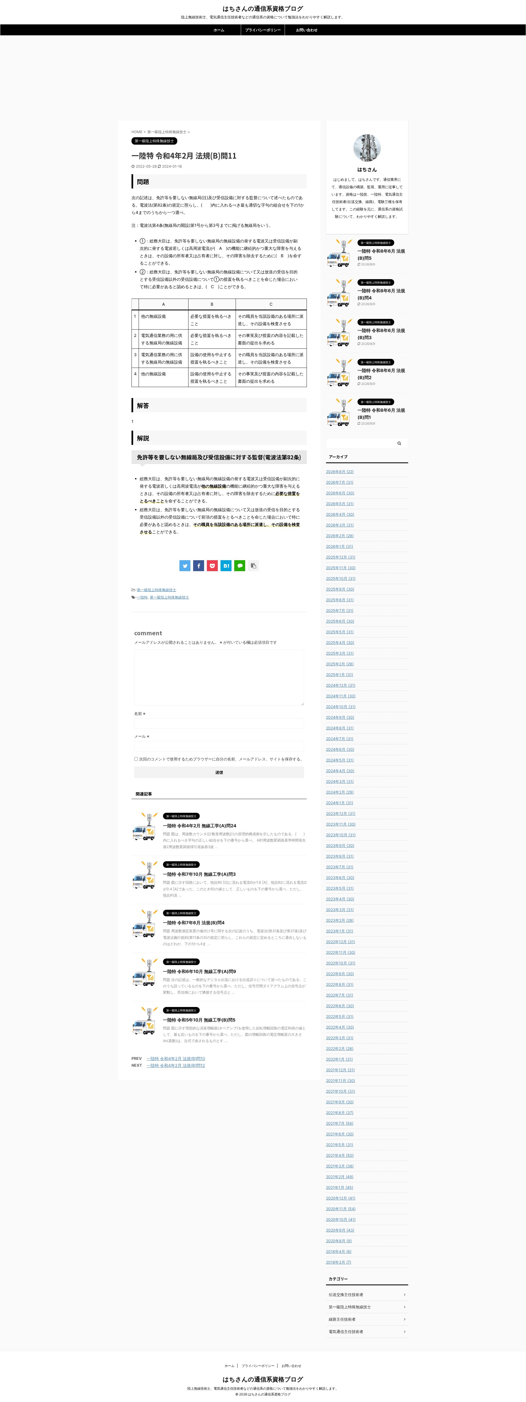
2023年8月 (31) (340, 856)
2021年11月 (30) (340, 1080)
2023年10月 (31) (341, 834)
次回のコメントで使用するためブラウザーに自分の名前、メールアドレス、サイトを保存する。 (221, 759)
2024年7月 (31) (339, 738)
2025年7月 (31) (339, 610)
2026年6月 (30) (340, 493)
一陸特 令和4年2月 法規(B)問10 (176, 1058)
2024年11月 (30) (341, 696)
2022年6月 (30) (340, 1005)
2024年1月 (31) (339, 802)
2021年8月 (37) (339, 1112)
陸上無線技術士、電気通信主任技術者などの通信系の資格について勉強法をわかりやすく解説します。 (263, 1388)
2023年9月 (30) (340, 845)
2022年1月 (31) (339, 1059)
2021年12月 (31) (340, 1070)
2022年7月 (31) (339, 995)
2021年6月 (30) (340, 1134)
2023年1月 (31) (339, 931)
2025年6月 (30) (340, 621)
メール (141, 736)
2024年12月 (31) (340, 685)
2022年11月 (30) (340, 952)
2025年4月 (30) (340, 642)
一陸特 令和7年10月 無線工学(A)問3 (199, 874)
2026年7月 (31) (339, 482)
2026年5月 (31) (340, 503)
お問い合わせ (307, 30)
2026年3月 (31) (340, 525)
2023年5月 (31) (340, 888)
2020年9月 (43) (340, 1230)
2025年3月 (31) (340, 653)
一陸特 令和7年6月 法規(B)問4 (194, 922)
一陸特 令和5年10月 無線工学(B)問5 (199, 1020)
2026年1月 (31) (339, 546)
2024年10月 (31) (341, 706)
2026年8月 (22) (340, 471)
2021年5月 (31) (339, 1144)
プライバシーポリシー (263, 30)
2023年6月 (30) (340, 877)
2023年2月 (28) (340, 920)
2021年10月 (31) (340, 1091)
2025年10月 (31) (341, 578)
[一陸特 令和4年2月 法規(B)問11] (226, 565)
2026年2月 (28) (340, 535)
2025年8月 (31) (340, 599)
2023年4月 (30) (340, 899)
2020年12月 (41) (340, 1198)
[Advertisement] (263, 76)
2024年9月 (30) (340, 717)
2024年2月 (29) (340, 792)
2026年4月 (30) (340, 514)
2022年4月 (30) (340, 1027)
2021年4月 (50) (340, 1155)
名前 (139, 713)
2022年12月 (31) (340, 941)
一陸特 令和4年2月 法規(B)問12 (176, 1065)
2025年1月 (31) (339, 674)
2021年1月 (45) (339, 1187)
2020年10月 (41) (341, 1219)
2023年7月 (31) (339, 867)
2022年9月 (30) (340, 973)
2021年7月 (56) (339, 1123)
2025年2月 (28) (340, 664)
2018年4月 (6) (338, 1251)
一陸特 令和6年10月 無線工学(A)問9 (199, 971)
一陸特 (142, 597)
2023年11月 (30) (341, 824)
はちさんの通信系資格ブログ (263, 8)
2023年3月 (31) (340, 909)
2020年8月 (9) (339, 1240)
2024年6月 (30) (340, 749)
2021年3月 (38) (340, 1166)
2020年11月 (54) (341, 1208)
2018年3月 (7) (338, 1262)
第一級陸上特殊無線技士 (156, 590)
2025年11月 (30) (341, 567)
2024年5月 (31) (340, 760)
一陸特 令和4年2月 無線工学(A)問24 (199, 825)
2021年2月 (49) (339, 1176)
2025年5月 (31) (340, 632)
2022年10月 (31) (340, 963)
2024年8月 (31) (340, 728)
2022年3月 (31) (339, 1037)
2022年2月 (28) (339, 1048)
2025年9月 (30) (340, 589)
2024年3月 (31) (340, 781)
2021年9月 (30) (340, 1102)
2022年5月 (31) (339, 1016)
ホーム (219, 30)
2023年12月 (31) (340, 813)
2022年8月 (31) (339, 984)
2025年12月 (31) (340, 557)
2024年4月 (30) (340, 770)
